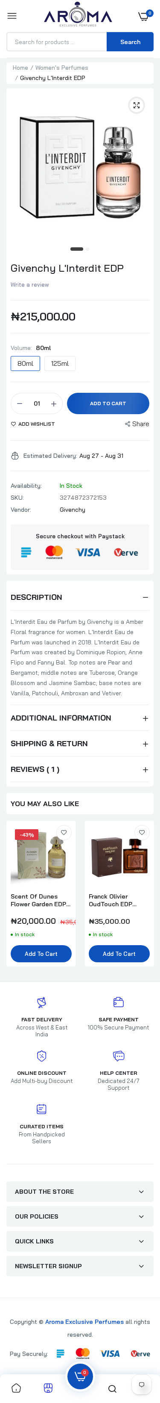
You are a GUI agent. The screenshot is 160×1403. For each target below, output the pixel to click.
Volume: (31, 348)
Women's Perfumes (61, 67)
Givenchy (72, 509)
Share (140, 424)
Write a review (30, 284)
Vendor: (21, 509)
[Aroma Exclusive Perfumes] (78, 16)
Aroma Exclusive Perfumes (84, 1322)
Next (143, 898)
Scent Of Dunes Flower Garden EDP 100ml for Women (38, 900)
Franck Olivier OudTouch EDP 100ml (110, 900)
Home (20, 67)
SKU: (17, 497)
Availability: (26, 485)
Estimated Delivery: (50, 456)
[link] (64, 832)
